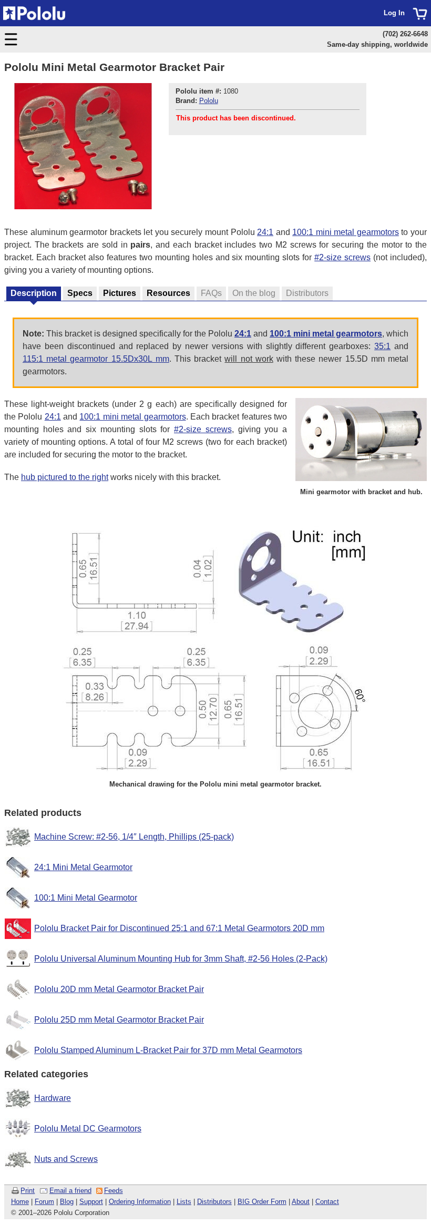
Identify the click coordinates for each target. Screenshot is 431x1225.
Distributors (214, 1202)
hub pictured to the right (64, 477)
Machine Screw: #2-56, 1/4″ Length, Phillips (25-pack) (134, 836)
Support (91, 1202)
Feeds (113, 1191)
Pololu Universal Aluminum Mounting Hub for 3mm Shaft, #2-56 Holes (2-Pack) (180, 958)
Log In (394, 13)
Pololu (208, 101)
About (301, 1202)
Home (20, 1202)
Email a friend (70, 1191)
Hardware (52, 1098)
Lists (184, 1202)
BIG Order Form (262, 1202)
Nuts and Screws (66, 1159)
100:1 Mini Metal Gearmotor (85, 897)
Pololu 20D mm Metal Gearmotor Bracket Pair (119, 989)
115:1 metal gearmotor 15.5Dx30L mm (96, 358)
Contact (327, 1202)
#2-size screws (342, 257)
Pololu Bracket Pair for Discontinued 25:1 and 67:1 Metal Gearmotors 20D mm (179, 928)
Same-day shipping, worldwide (377, 44)
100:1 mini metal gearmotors (345, 232)
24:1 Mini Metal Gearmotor (83, 867)
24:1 (265, 232)
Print (27, 1191)
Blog (67, 1202)
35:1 (382, 346)
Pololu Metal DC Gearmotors (87, 1128)
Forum (44, 1202)
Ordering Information (140, 1202)
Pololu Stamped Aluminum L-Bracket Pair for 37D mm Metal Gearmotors (168, 1050)
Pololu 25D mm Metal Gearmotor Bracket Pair (119, 1019)
